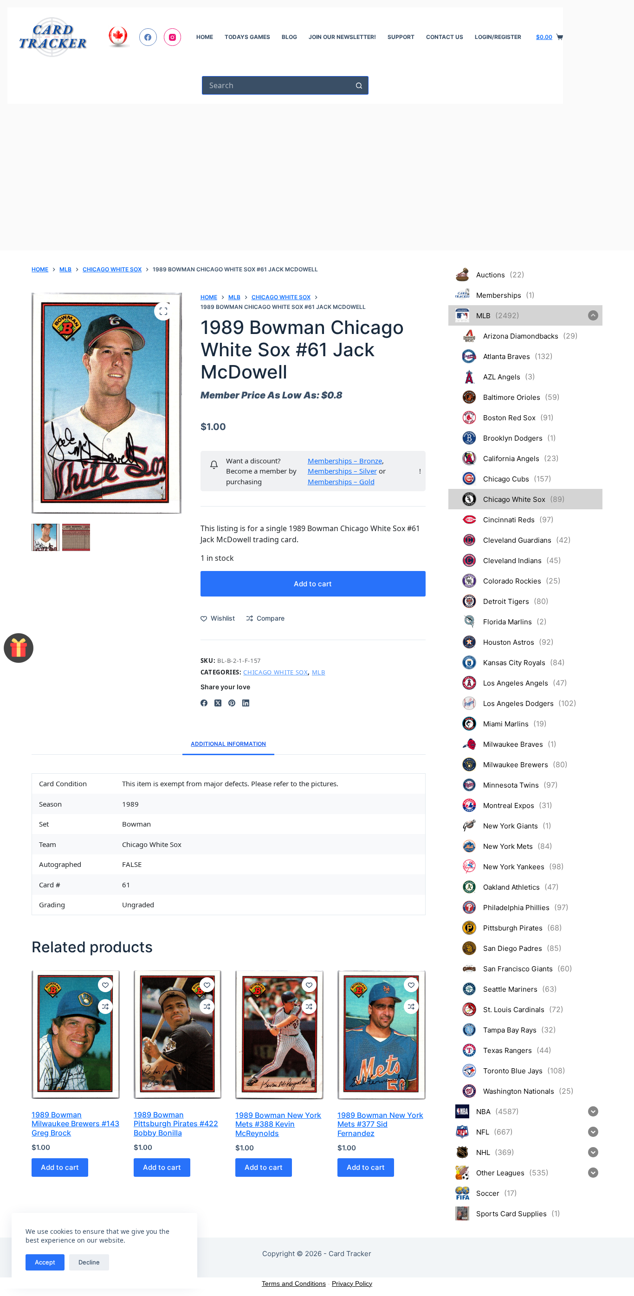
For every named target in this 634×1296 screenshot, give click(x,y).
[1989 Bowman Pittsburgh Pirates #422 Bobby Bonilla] (178, 1034)
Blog (289, 36)
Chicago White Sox (275, 672)
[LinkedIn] (245, 702)
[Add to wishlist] (105, 984)
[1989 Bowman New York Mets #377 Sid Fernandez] (381, 1035)
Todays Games (247, 36)
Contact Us (444, 36)
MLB (318, 672)
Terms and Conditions (294, 1283)
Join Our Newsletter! (342, 36)
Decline (89, 1262)
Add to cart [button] (60, 1167)
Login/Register (498, 36)
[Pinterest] (231, 702)
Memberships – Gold (341, 481)
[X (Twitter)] (217, 702)
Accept (45, 1262)
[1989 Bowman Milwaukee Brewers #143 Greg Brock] (76, 1034)
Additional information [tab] (228, 743)
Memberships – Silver (342, 470)
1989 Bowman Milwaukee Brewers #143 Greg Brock (75, 1123)
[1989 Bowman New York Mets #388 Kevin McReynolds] (279, 1035)
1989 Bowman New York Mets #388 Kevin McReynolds (278, 1123)
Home (204, 36)
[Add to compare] (105, 1006)
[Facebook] (148, 37)
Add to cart (313, 583)
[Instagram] (172, 37)
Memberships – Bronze (345, 460)
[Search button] (359, 85)
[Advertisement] (285, 173)
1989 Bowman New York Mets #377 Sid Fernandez (380, 1123)
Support (401, 36)
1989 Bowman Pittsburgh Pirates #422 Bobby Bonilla (176, 1123)
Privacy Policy (352, 1283)
